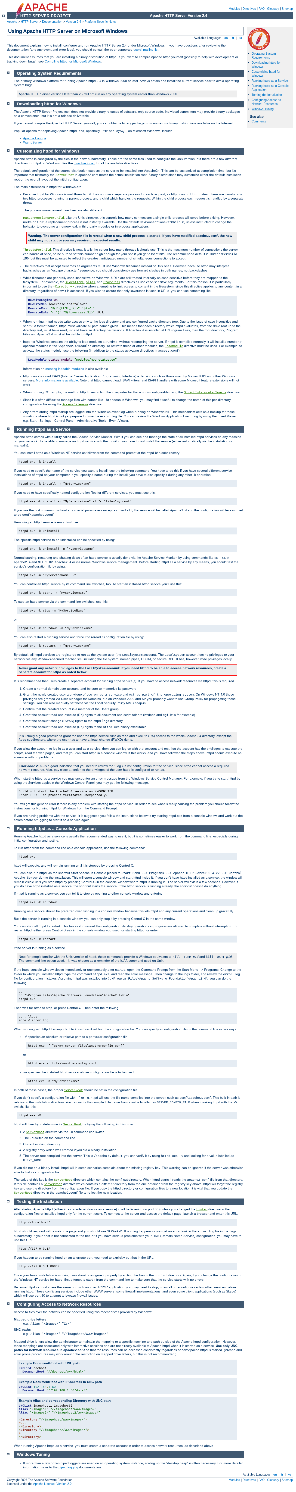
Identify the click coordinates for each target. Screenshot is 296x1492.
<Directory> (63, 286)
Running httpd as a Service (270, 80)
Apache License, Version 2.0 (52, 1484)
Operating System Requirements (264, 55)
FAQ (262, 8)
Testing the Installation (267, 95)
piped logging (68, 1467)
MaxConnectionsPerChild (43, 218)
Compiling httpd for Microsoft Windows (73, 61)
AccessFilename (75, 404)
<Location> (74, 282)
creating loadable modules (64, 369)
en (226, 38)
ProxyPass (111, 282)
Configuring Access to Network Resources (266, 102)
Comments (259, 121)
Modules (234, 8)
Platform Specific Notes (101, 21)
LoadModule (174, 346)
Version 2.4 (73, 21)
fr (233, 38)
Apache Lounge (34, 138)
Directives (249, 8)
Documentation (52, 21)
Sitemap (287, 8)
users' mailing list (145, 49)
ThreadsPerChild (37, 250)
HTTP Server (29, 21)
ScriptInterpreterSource (205, 392)
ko (240, 38)
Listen (201, 1209)
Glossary (273, 8)
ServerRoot (73, 1090)
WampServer (32, 142)
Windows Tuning (263, 109)
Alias (90, 282)
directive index (84, 163)
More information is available (57, 380)
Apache (12, 21)
